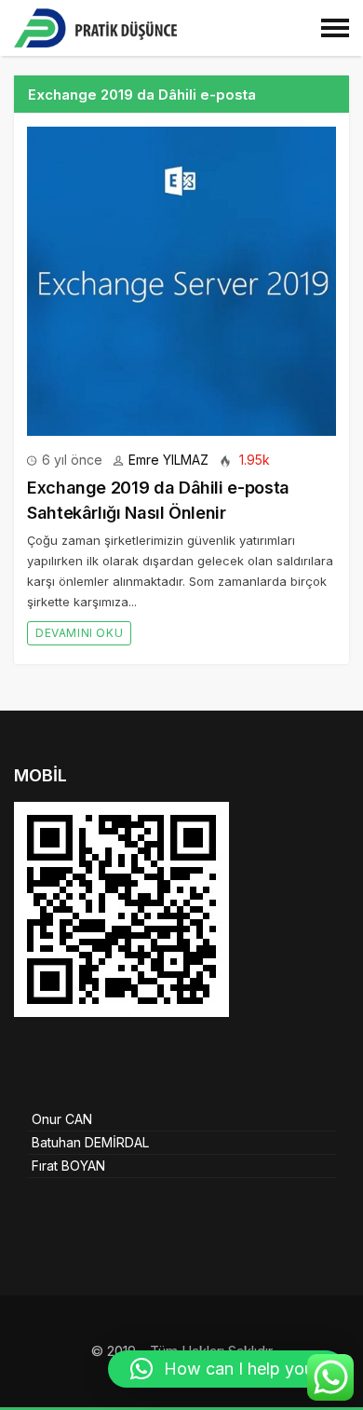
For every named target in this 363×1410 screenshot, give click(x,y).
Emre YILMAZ (168, 460)
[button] (226, 1369)
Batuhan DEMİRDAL (90, 1142)
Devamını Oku (79, 633)
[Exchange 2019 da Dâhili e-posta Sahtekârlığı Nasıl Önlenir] (181, 281)
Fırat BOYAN (68, 1165)
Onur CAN (62, 1119)
